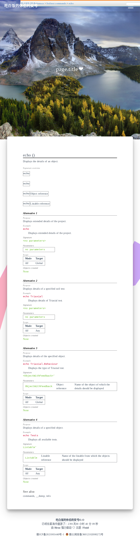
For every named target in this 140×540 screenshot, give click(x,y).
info (48, 495)
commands (28, 495)
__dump (40, 495)
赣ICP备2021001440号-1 (50, 534)
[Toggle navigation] (131, 5)
